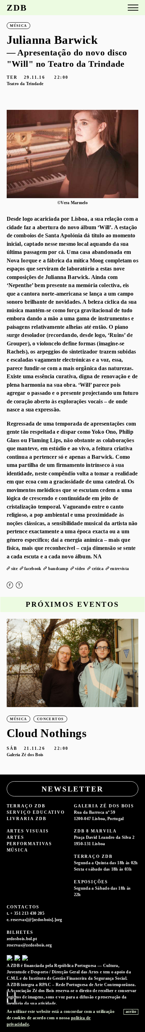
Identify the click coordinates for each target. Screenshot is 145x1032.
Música (18, 850)
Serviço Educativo (36, 812)
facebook (33, 569)
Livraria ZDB (26, 819)
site (14, 569)
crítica (97, 569)
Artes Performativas (29, 840)
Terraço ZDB (26, 806)
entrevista (119, 569)
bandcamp (58, 569)
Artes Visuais (28, 831)
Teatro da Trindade (25, 84)
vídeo (80, 569)
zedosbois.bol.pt (22, 939)
